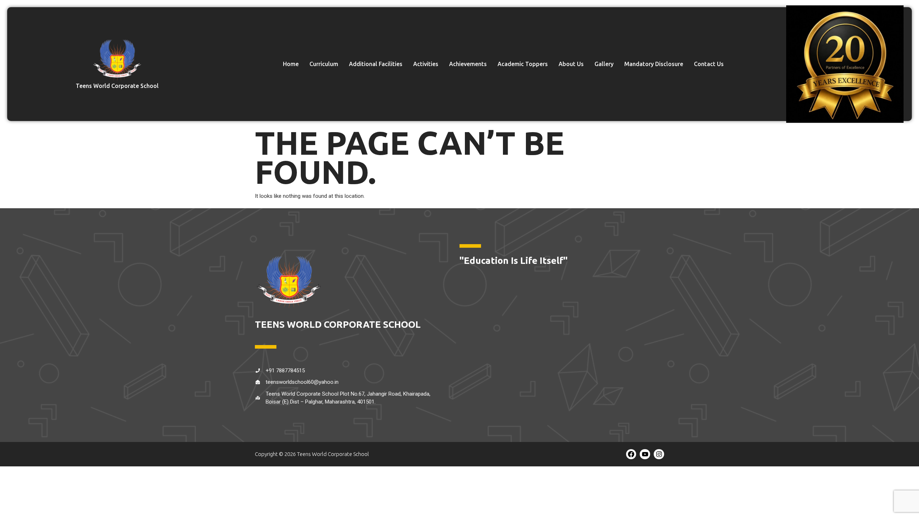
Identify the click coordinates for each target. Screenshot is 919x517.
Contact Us (709, 64)
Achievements (468, 64)
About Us (571, 64)
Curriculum (323, 64)
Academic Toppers (523, 64)
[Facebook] (631, 454)
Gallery (604, 64)
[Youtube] (645, 454)
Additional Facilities (375, 64)
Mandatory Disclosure (653, 64)
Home (291, 64)
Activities (425, 64)
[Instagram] (659, 454)
